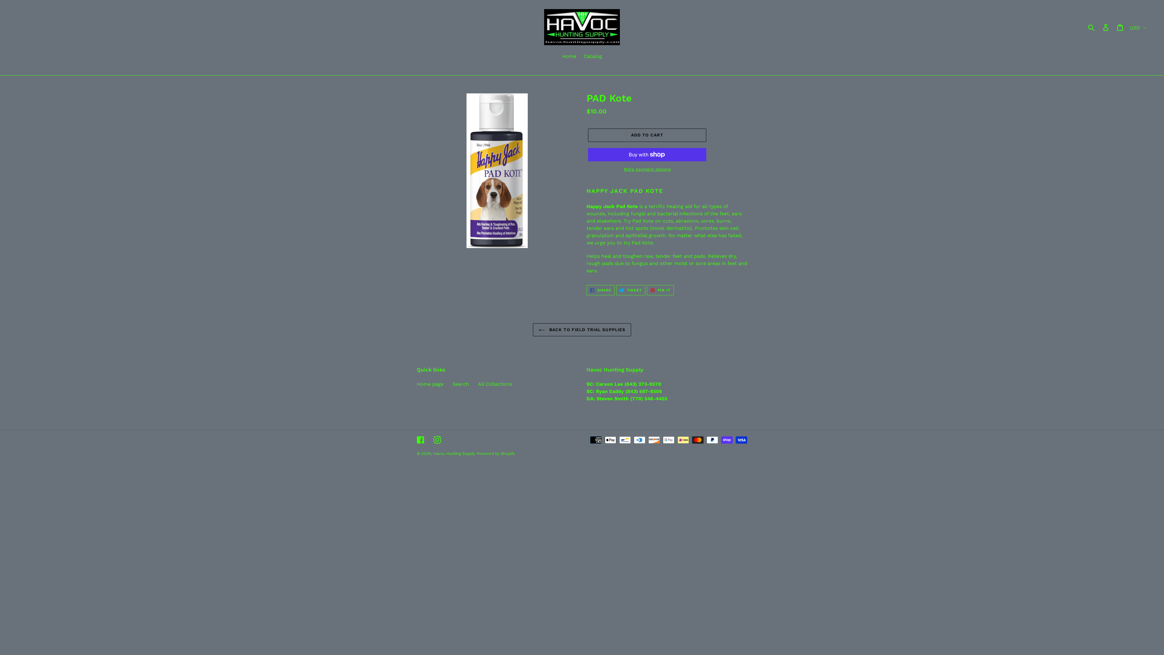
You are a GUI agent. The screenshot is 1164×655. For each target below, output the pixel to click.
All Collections (495, 384)
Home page (430, 384)
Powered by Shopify (496, 453)
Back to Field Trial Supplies (586, 329)
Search (461, 384)
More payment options (647, 169)
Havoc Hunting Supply (454, 453)
